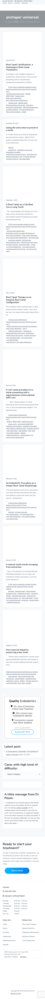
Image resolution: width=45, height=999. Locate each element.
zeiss (8, 251)
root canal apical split (13, 338)
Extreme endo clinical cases (15, 94)
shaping (23, 433)
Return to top (16, 993)
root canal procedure (13, 433)
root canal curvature (28, 247)
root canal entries (26, 338)
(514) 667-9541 (8, 1)
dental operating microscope (15, 333)
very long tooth (31, 249)
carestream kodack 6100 (26, 676)
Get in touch (17, 870)
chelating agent (20, 591)
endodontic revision (24, 594)
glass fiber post (32, 154)
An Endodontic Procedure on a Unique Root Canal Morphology (21, 484)
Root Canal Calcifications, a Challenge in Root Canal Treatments (19, 67)
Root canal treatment (13, 112)
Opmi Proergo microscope (29, 242)
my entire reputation (21, 808)
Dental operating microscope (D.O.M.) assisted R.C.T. (21, 90)
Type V (24, 329)
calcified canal (12, 103)
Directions (23, 957)
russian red (24, 600)
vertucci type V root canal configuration (19, 342)
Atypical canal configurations (17, 320)
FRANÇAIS (24, 3)
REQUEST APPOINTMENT (24, 1)
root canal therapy (12, 340)
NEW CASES (10, 96)
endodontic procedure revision (16, 154)
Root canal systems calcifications (17, 100)
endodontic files (11, 594)
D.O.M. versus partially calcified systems (21, 224)
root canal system (12, 519)
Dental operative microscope (15, 105)
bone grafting (12, 676)
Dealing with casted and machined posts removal (22, 672)
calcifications (27, 331)
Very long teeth (34, 238)
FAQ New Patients (28, 937)
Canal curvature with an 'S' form (16, 505)
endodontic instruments (14, 426)
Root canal (31, 431)
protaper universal (12, 110)
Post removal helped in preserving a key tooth (17, 651)
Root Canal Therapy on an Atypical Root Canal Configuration (18, 300)
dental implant (31, 591)
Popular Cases (19, 96)
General (27, 94)
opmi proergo (31, 596)
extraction (34, 594)
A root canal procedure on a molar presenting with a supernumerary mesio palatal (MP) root (20, 394)
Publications (7, 937)
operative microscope (19, 596)
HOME (4, 3)
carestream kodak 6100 (25, 424)
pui (20, 598)
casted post (12, 150)
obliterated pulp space (30, 107)
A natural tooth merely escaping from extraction (22, 565)
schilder (23, 112)
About (5, 928)
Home (5, 924)
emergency (29, 105)
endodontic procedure (13, 152)
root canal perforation (13, 600)
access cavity (12, 424)
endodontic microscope (24, 150)
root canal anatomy (12, 514)
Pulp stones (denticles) (13, 98)
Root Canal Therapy (29, 924)
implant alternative (12, 157)
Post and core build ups (13, 235)
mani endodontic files (13, 242)
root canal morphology (13, 517)
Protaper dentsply (29, 157)
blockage (11, 591)
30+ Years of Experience (24, 706)
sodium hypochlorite (12, 435)
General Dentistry (28, 928)
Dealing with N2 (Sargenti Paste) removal (19, 587)
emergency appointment (14, 107)
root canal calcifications (13, 247)
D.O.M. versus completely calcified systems (22, 87)
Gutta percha (26, 240)
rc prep (33, 245)
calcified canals (23, 103)
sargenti (28, 683)
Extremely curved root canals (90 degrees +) (20, 233)
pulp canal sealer (24, 159)
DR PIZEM (17, 3)
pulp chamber (23, 431)
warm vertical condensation (15, 437)
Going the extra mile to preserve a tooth (22, 129)
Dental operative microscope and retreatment (22, 326)
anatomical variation (14, 240)
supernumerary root (26, 435)
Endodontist (30, 333)
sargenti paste (34, 600)
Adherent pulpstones (15, 331)
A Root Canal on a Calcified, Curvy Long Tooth (19, 205)
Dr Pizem (6, 932)
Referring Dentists (9, 941)
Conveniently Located (23, 720)
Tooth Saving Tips (28, 941)
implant (8, 596)
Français (5, 945)
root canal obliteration (26, 110)
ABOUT (10, 3)
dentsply (11, 512)
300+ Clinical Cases (24, 713)
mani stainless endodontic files (16, 429)
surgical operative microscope (15, 249)
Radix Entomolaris (27, 422)
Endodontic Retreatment (30, 932)
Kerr (21, 157)
